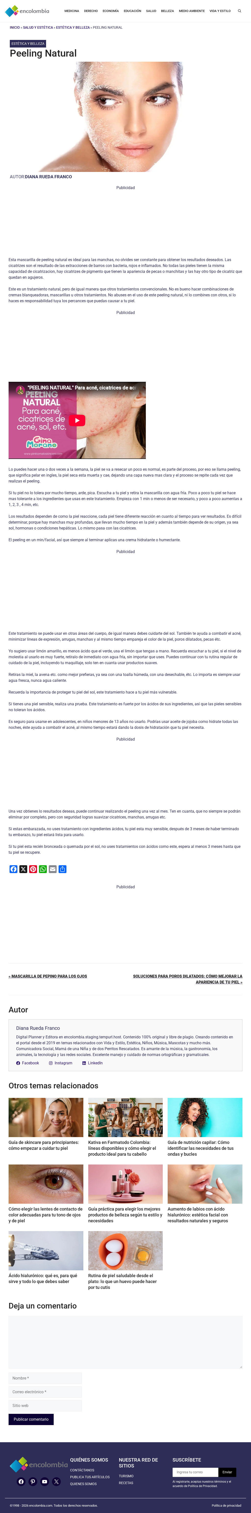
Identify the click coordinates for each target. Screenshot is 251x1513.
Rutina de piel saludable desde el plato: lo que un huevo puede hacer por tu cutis (122, 1281)
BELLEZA (167, 11)
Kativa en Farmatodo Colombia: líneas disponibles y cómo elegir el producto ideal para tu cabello (122, 1148)
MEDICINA (71, 11)
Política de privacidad (226, 1505)
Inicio (15, 27)
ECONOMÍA (111, 11)
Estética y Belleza (73, 27)
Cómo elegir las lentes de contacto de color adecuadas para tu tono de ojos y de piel (46, 1214)
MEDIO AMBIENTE (192, 11)
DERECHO (91, 11)
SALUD (151, 11)
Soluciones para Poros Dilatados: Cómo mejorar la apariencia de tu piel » (187, 979)
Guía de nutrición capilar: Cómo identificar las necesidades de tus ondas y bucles (201, 1148)
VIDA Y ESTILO (220, 11)
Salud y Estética (38, 27)
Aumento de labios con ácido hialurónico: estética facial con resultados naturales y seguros (198, 1214)
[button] (239, 11)
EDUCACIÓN (132, 11)
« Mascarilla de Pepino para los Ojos (48, 976)
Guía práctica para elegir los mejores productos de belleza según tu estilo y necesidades (125, 1214)
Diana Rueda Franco (48, 176)
